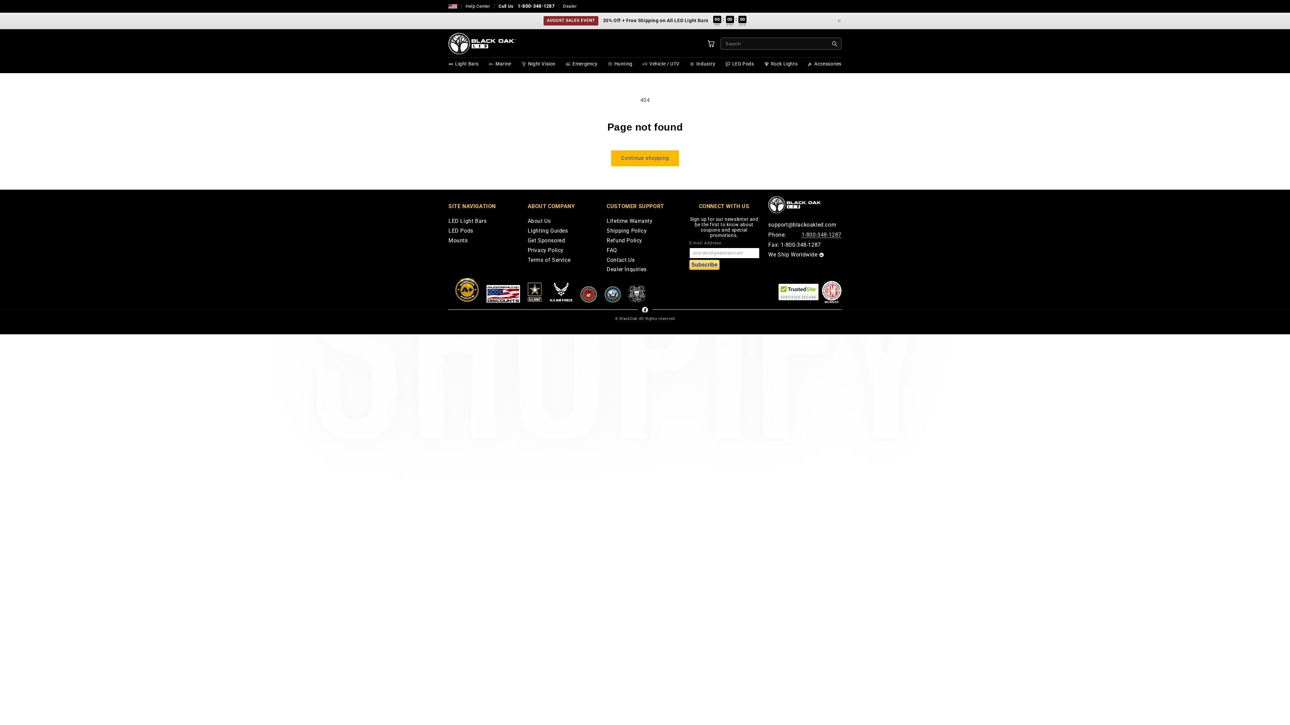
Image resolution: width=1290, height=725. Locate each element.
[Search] (834, 44)
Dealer (570, 6)
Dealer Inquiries (627, 270)
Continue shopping (645, 158)
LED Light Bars (467, 221)
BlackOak (628, 319)
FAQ (612, 250)
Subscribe (704, 265)
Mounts (458, 241)
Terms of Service (549, 260)
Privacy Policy (546, 250)
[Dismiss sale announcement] (839, 21)
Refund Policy (624, 241)
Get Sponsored (546, 241)
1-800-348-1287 (536, 6)
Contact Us (621, 260)
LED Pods (460, 231)
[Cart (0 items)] (711, 44)
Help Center (478, 6)
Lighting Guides (548, 231)
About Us (539, 221)
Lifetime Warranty (629, 221)
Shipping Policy (627, 231)
